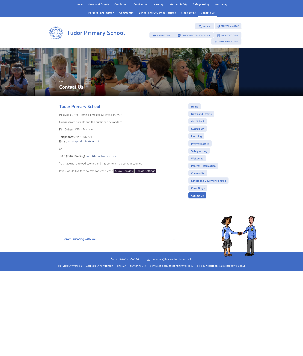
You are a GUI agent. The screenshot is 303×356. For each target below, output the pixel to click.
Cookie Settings (145, 171)
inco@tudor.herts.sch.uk (101, 156)
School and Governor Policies (208, 180)
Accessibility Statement (99, 266)
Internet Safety (200, 143)
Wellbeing (197, 158)
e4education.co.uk (236, 266)
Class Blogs (198, 188)
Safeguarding (199, 151)
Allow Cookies (124, 171)
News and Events (201, 114)
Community (198, 173)
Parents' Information (203, 166)
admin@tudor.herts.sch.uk (84, 141)
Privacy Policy (138, 266)
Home (62, 82)
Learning (196, 136)
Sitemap (121, 266)
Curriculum (197, 128)
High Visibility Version (70, 266)
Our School (197, 121)
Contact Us (197, 195)
